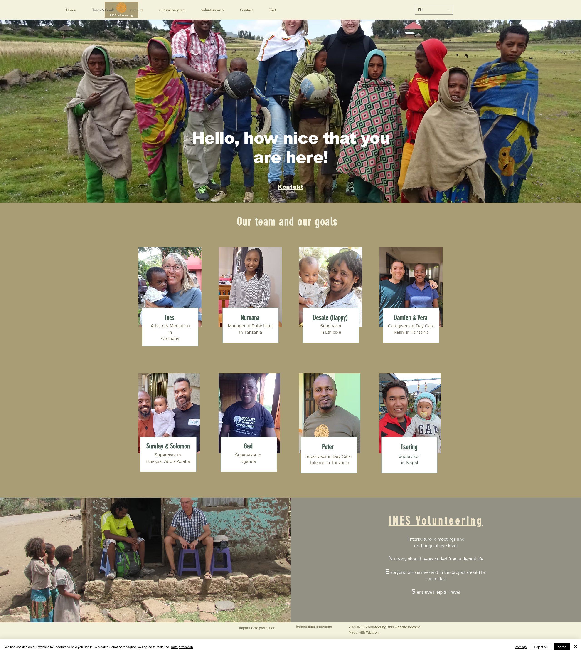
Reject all (540, 646)
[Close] (575, 646)
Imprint (244, 628)
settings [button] (521, 646)
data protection (263, 628)
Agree (562, 646)
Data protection (182, 646)
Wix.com (373, 632)
